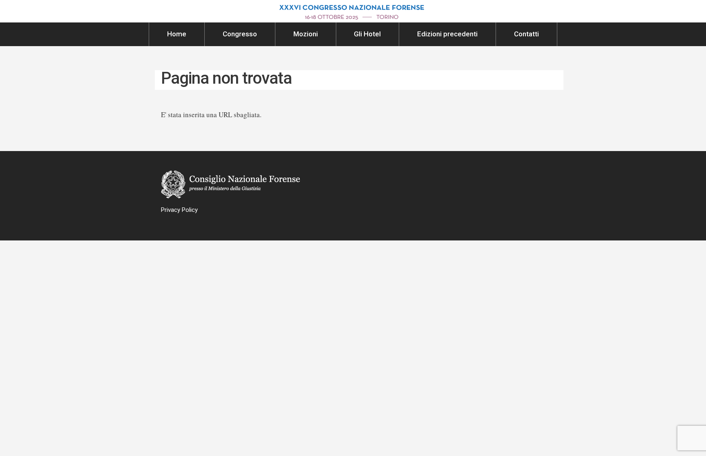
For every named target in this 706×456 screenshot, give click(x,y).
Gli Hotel (367, 34)
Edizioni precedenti (447, 34)
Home (176, 34)
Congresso (240, 34)
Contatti (526, 34)
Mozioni (305, 34)
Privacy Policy (179, 210)
